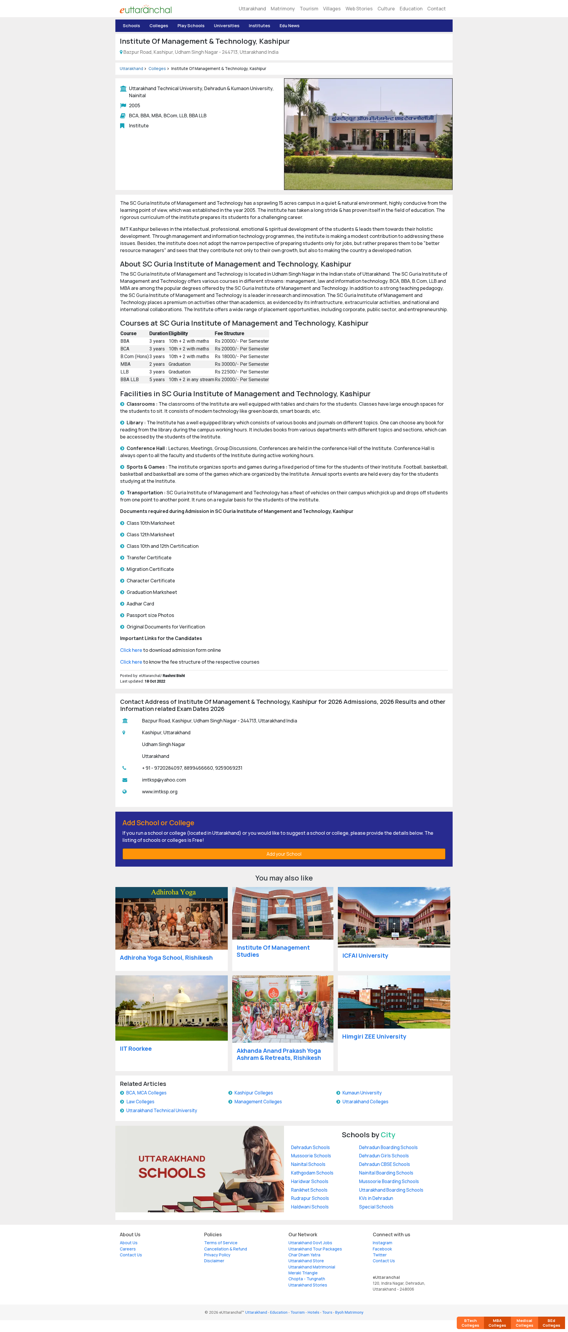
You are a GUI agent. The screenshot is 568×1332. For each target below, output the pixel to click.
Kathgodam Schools (312, 1173)
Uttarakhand (252, 8)
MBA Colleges (497, 1323)
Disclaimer (214, 1260)
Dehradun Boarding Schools (388, 1147)
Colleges (158, 25)
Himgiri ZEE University (374, 1036)
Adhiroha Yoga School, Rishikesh (166, 957)
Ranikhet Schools (309, 1190)
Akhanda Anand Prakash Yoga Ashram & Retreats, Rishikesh (279, 1054)
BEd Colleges (551, 1323)
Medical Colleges (524, 1323)
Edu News (289, 25)
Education (411, 8)
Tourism (309, 8)
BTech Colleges (470, 1323)
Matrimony (283, 8)
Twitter (380, 1255)
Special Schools (376, 1207)
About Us (129, 1242)
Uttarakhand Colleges (365, 1102)
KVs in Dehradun (376, 1198)
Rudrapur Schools (310, 1198)
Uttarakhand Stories (307, 1285)
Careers (128, 1249)
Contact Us (131, 1255)
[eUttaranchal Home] (146, 8)
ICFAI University (365, 955)
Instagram (382, 1242)
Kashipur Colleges (254, 1093)
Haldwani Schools (310, 1207)
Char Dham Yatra (304, 1255)
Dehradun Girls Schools (384, 1156)
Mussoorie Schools (311, 1156)
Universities (226, 25)
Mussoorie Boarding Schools (389, 1181)
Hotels (313, 1312)
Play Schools (191, 25)
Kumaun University (362, 1093)
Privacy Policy (217, 1255)
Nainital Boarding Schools (386, 1173)
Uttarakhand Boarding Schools (391, 1190)
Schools (131, 25)
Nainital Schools (308, 1164)
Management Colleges (258, 1102)
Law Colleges (140, 1102)
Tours (327, 1312)
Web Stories (359, 8)
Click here (131, 650)
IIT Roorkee (136, 1048)
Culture (386, 8)
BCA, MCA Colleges (146, 1093)
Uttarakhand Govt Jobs (310, 1242)
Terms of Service (221, 1242)
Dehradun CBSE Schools (384, 1164)
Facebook (382, 1249)
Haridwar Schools (309, 1181)
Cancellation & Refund (225, 1249)
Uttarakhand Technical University (161, 1110)
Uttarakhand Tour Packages (315, 1249)
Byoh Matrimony (349, 1312)
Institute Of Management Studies (273, 951)
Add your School (284, 854)
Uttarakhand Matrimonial (311, 1267)
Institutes (259, 25)
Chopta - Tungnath (306, 1278)
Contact (436, 8)
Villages (332, 8)
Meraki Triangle (303, 1273)
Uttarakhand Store (306, 1260)
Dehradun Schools (310, 1147)
